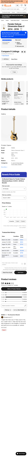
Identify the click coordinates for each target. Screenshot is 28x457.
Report (4, 330)
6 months (11, 221)
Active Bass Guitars (16, 164)
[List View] (25, 52)
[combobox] (12, 188)
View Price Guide (7, 272)
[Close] (25, 32)
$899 (21, 256)
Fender (13, 147)
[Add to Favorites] (21, 28)
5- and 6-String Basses (17, 163)
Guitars (13, 12)
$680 (21, 239)
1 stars (3, 301)
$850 (21, 242)
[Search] (25, 9)
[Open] (24, 188)
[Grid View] (22, 52)
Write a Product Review (13, 289)
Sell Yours (20, 272)
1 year (17, 221)
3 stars (3, 297)
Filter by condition (6, 195)
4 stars (3, 294)
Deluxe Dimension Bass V (18, 95)
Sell (17, 5)
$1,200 (22, 250)
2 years (23, 221)
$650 (21, 247)
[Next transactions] (25, 264)
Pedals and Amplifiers (21, 12)
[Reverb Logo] (7, 5)
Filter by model (5, 186)
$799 (21, 253)
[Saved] (22, 5)
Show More (4, 167)
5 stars (3, 292)
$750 (21, 244)
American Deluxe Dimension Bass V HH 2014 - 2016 (6, 95)
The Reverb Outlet (6, 12)
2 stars (3, 299)
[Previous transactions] (22, 264)
